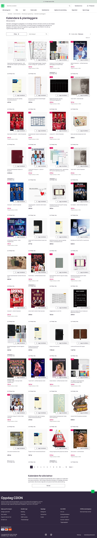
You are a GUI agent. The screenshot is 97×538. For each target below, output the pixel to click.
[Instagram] (46, 534)
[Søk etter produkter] (69, 5)
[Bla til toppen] (92, 491)
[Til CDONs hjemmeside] (2, 5)
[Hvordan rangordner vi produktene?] (69, 34)
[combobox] (39, 5)
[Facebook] (51, 534)
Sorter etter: (74, 34)
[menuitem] (6, 10)
